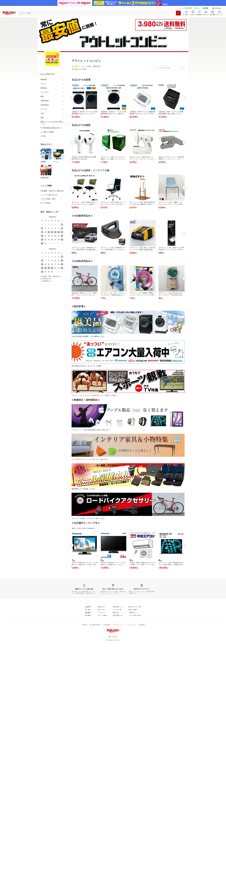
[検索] (178, 13)
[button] (217, 8)
